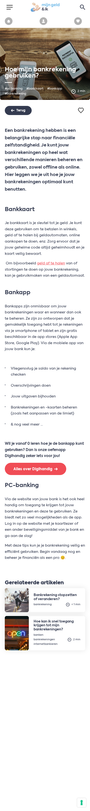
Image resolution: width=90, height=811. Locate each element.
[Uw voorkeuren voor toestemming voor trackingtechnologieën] (81, 802)
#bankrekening (15, 93)
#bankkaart (34, 88)
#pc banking (14, 88)
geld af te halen (51, 263)
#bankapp (54, 88)
